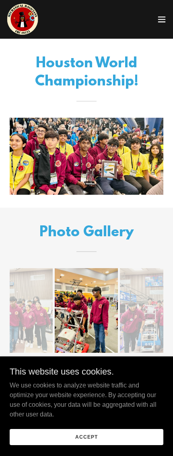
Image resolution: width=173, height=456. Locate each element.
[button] (162, 19)
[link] (22, 19)
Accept (86, 436)
